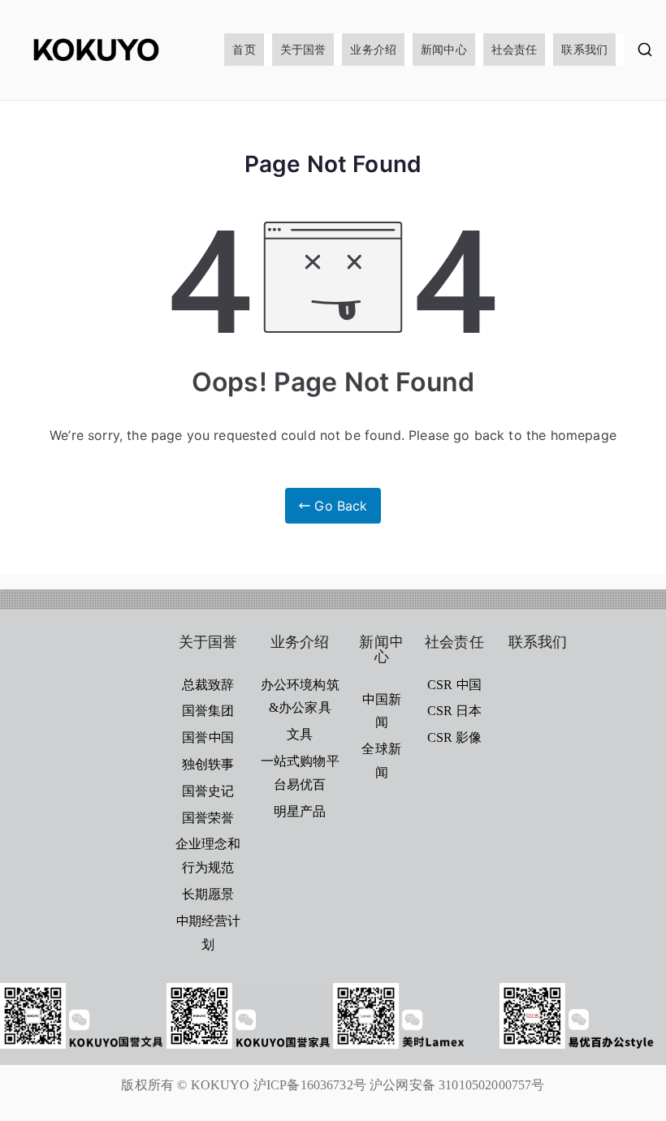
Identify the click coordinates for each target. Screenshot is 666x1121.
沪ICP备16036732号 (309, 1084)
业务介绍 (373, 49)
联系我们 (584, 49)
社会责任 (514, 49)
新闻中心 (444, 49)
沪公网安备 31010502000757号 (457, 1084)
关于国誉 (303, 49)
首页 (243, 49)
